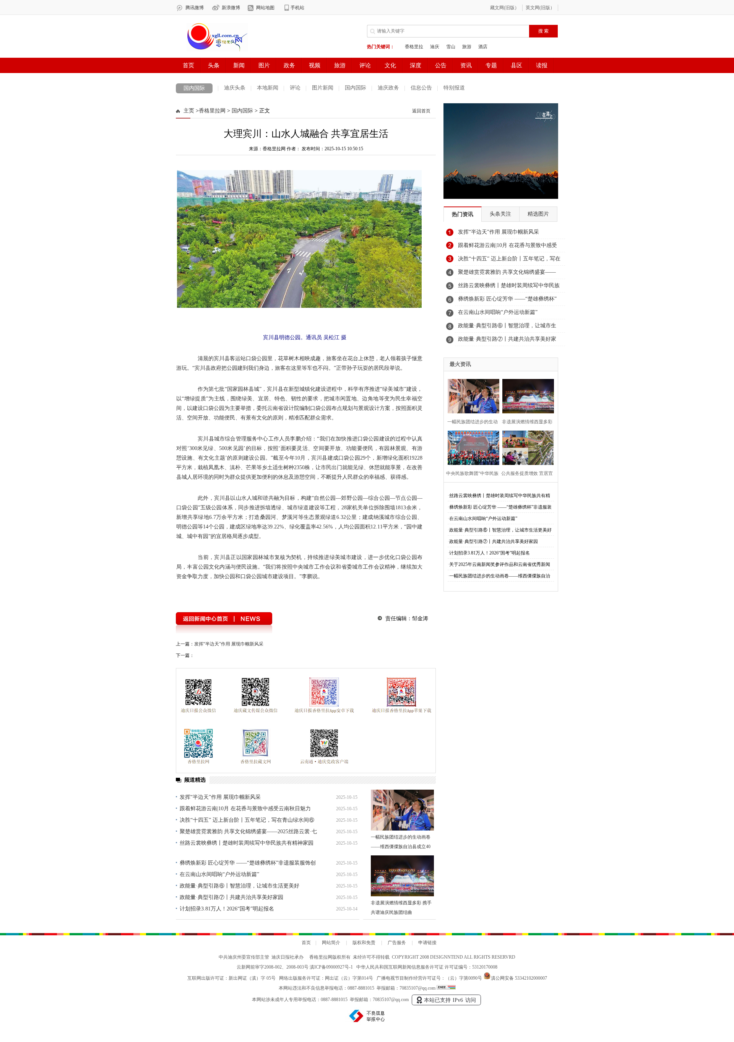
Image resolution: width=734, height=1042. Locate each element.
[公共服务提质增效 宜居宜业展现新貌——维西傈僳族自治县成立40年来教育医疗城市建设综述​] (525, 447)
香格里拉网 (212, 111)
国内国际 (194, 88)
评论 (295, 88)
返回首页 (421, 111)
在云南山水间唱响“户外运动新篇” (219, 874)
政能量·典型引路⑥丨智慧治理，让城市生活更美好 (239, 886)
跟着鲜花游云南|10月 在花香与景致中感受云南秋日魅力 (245, 808)
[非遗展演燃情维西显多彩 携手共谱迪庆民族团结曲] (402, 875)
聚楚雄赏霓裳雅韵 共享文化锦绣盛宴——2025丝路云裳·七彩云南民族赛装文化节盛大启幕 (507, 274)
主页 (189, 111)
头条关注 (500, 214)
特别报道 (454, 88)
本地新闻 (267, 88)
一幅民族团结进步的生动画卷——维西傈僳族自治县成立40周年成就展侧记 (400, 846)
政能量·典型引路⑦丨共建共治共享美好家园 (231, 897)
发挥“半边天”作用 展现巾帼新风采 (228, 644)
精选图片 (538, 214)
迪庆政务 (388, 88)
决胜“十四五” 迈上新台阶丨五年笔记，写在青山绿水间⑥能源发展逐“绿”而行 (509, 261)
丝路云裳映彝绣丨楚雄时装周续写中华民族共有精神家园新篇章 (509, 288)
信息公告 (421, 88)
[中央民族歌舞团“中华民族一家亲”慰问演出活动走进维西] (471, 447)
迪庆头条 (234, 88)
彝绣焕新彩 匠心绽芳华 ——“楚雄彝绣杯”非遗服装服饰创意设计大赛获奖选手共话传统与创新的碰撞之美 (509, 301)
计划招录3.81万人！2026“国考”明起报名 (227, 909)
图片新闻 (322, 88)
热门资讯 (462, 214)
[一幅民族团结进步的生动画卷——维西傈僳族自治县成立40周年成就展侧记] (402, 810)
